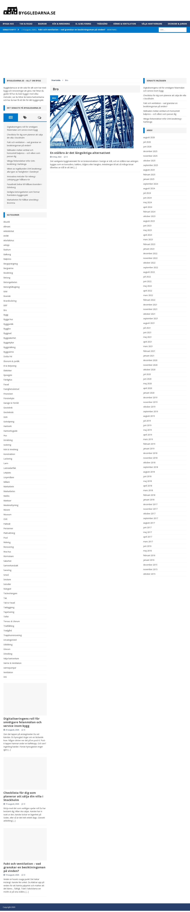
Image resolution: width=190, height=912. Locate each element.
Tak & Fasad (25, 23)
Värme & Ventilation (124, 23)
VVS (5, 677)
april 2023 (147, 235)
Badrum (42, 23)
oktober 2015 (149, 574)
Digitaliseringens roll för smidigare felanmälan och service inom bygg (22, 722)
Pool (5, 537)
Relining (6, 542)
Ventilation (8, 672)
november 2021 (150, 309)
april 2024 (147, 207)
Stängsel (7, 588)
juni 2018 (147, 476)
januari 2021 (148, 355)
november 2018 (150, 458)
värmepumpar (9, 667)
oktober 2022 (149, 262)
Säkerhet (7, 561)
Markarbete (8, 486)
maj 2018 (147, 481)
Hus (5, 435)
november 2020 (150, 365)
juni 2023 (147, 225)
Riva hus (7, 551)
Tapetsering (8, 612)
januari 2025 (148, 179)
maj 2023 (147, 230)
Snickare (7, 579)
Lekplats (7, 472)
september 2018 (150, 467)
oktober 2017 (149, 513)
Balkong (7, 254)
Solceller (7, 584)
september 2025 (150, 165)
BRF (5, 305)
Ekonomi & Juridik (177, 23)
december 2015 (150, 564)
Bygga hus (8, 23)
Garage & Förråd (11, 403)
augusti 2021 (149, 323)
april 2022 (147, 290)
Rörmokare (8, 556)
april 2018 (147, 485)
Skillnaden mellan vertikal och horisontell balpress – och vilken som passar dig (23, 153)
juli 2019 (147, 420)
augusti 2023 (149, 221)
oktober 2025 (149, 160)
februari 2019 (149, 444)
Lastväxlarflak (9, 468)
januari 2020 (148, 392)
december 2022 (150, 253)
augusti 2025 (149, 169)
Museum (7, 514)
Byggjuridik (8, 324)
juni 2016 (147, 546)
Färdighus (7, 379)
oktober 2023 (149, 216)
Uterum (6, 649)
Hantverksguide (10, 431)
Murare (6, 509)
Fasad (6, 384)
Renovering (8, 547)
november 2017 (150, 509)
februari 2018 (149, 495)
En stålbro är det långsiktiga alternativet (80, 153)
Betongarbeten (10, 282)
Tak (5, 598)
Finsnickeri (8, 393)
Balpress (7, 259)
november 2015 (150, 569)
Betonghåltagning (11, 287)
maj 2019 (147, 430)
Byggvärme (8, 352)
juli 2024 (147, 193)
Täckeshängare (10, 593)
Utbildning (7, 644)
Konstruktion (9, 454)
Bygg (5, 314)
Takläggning (8, 607)
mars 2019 (148, 439)
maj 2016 (147, 550)
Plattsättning (9, 533)
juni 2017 (147, 527)
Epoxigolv (7, 375)
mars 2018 (148, 490)
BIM (5, 291)
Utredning (7, 653)
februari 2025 (149, 174)
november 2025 (150, 156)
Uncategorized (10, 640)
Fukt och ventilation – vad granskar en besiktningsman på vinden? (24, 867)
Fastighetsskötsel (11, 389)
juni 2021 (147, 332)
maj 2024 (147, 202)
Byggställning (9, 347)
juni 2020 (147, 379)
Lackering (7, 458)
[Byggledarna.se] (95, 10)
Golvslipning (8, 421)
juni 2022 (147, 281)
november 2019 (150, 402)
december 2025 (150, 151)
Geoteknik (8, 407)
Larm (5, 463)
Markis (6, 496)
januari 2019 (148, 448)
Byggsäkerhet (9, 338)
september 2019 (150, 411)
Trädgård (102, 23)
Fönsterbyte (8, 398)
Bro (5, 310)
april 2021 (147, 341)
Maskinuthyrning (10, 505)
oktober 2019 (149, 406)
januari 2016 (148, 560)
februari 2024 (149, 211)
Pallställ (6, 523)
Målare (6, 482)
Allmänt (6, 226)
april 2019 (147, 434)
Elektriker (7, 370)
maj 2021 (147, 337)
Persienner (8, 528)
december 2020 (150, 360)
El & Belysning (83, 23)
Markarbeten (9, 491)
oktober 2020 (149, 369)
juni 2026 (147, 146)
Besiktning (8, 273)
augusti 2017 (149, 523)
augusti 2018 (149, 471)
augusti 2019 (149, 416)
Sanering (7, 570)
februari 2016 (149, 555)
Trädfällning (8, 626)
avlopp (6, 245)
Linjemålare (8, 477)
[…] (75, 167)
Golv (5, 417)
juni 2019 (147, 425)
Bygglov (7, 328)
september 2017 (150, 518)
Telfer (6, 616)
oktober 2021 (149, 314)
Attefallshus (8, 240)
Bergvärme (8, 268)
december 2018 (150, 453)
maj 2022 (147, 286)
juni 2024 (147, 197)
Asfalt (6, 235)
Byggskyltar (8, 342)
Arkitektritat (8, 231)
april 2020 (147, 388)
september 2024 (150, 184)
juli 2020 (147, 374)
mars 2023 (148, 239)
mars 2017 (148, 541)
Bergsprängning (10, 263)
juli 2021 (147, 327)
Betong (6, 277)
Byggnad (7, 333)
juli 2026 (147, 142)
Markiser (7, 500)
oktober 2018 (149, 462)
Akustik (6, 221)
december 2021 (150, 304)
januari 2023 (148, 248)
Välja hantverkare (152, 23)
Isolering (7, 444)
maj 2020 (147, 383)
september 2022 (150, 267)
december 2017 (150, 504)
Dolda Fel (7, 356)
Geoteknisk (8, 412)
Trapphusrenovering (12, 635)
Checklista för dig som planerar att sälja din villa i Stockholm (23, 796)
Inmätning (8, 440)
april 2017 (147, 536)
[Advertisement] (95, 53)
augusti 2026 (149, 137)
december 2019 (150, 397)
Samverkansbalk (10, 565)
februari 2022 (149, 300)
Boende (7, 296)
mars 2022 (148, 295)
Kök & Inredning (61, 23)
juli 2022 (147, 276)
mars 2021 (148, 346)
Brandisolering (9, 301)
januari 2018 (148, 499)
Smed (6, 575)
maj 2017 (147, 532)
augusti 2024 (149, 188)
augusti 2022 (149, 272)
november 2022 (150, 258)
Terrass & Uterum (11, 621)
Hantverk (7, 426)
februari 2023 (149, 244)
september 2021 (150, 318)
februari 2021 (149, 351)
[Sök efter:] (173, 29)
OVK (5, 519)
